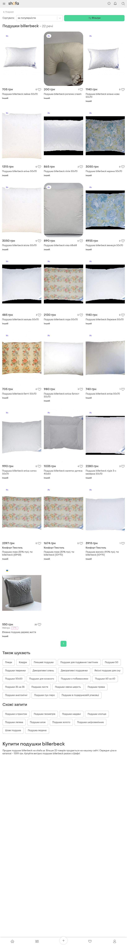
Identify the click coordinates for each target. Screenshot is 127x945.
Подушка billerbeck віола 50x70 (19, 245)
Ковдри (23, 662)
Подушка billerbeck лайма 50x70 (20, 94)
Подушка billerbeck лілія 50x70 (60, 171)
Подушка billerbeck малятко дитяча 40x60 (63, 472)
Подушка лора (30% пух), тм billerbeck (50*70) (59, 553)
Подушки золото (61, 722)
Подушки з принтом (16, 714)
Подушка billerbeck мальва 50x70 (20, 319)
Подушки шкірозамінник (90, 722)
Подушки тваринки (15, 670)
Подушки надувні (71, 714)
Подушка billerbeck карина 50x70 (104, 171)
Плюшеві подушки (44, 662)
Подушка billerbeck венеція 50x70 (104, 245)
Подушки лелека (14, 722)
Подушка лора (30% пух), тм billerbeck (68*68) (17, 553)
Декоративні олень (43, 670)
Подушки (9, 12)
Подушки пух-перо (44, 695)
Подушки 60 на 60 (105, 678)
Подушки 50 (111, 662)
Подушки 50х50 (13, 678)
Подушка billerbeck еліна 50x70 (19, 171)
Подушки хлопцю (97, 714)
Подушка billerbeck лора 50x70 (61, 319)
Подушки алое (38, 722)
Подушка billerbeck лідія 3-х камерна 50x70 (101, 472)
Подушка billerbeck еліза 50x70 (103, 393)
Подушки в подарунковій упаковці (80, 695)
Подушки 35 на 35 (15, 687)
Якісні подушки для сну (107, 670)
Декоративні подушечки (74, 670)
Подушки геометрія (44, 714)
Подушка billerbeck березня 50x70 (105, 319)
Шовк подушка (13, 730)
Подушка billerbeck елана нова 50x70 (102, 96)
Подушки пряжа (96, 687)
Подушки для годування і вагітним (79, 662)
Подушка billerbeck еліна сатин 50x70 (19, 472)
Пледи (8, 662)
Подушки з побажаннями (74, 678)
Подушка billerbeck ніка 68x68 (60, 245)
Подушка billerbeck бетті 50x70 (19, 393)
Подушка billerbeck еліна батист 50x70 (61, 395)
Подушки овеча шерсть (68, 687)
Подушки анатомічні (16, 695)
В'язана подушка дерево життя (19, 632)
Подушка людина (37, 730)
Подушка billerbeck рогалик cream (62, 94)
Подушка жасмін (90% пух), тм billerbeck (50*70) (102, 553)
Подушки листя (39, 687)
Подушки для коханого (41, 678)
